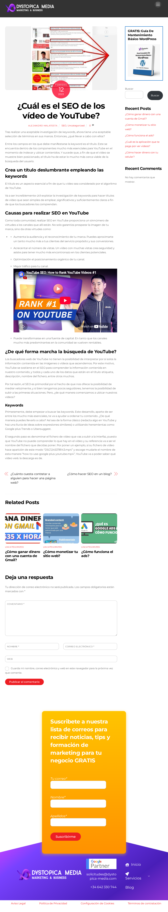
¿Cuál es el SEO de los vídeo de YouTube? (61, 110)
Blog (129, 887)
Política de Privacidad (53, 903)
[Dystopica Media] (29, 11)
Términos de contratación (144, 903)
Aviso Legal (18, 903)
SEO (64, 125)
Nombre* (57, 797)
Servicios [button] (133, 878)
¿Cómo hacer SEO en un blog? (89, 474)
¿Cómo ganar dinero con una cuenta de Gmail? (22, 556)
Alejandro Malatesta (42, 125)
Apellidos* (58, 816)
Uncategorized (76, 125)
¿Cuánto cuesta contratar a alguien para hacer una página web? (32, 478)
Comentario (15, 604)
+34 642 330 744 (103, 887)
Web (10, 659)
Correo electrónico (79, 646)
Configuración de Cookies (97, 903)
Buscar (129, 88)
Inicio (135, 864)
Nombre (13, 646)
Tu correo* (58, 779)
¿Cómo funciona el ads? (139, 135)
